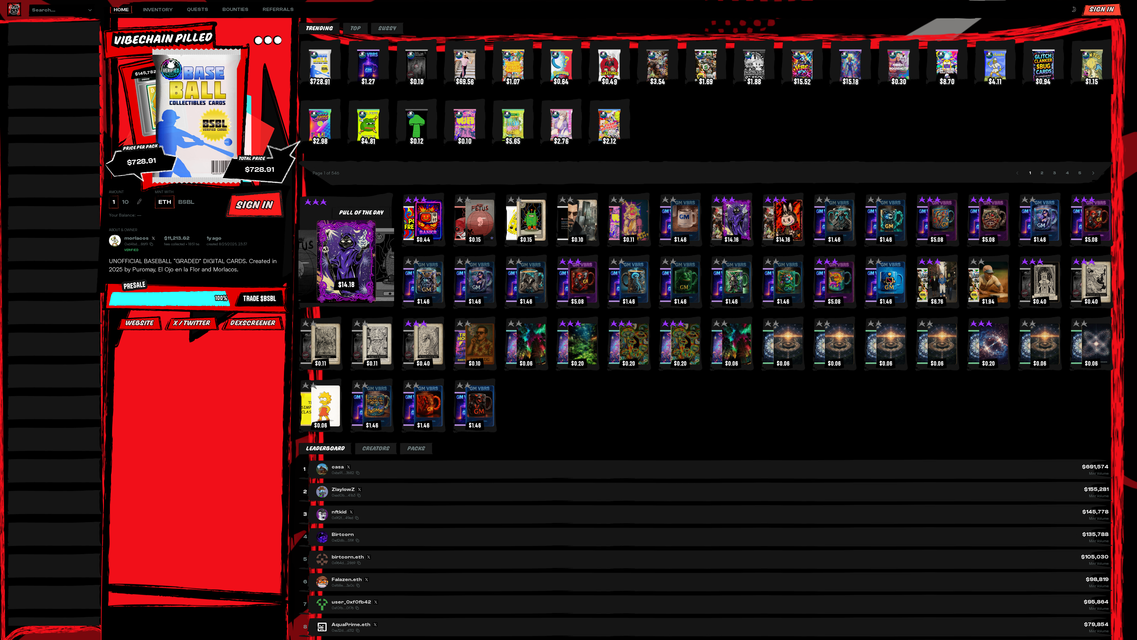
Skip (198, 385)
